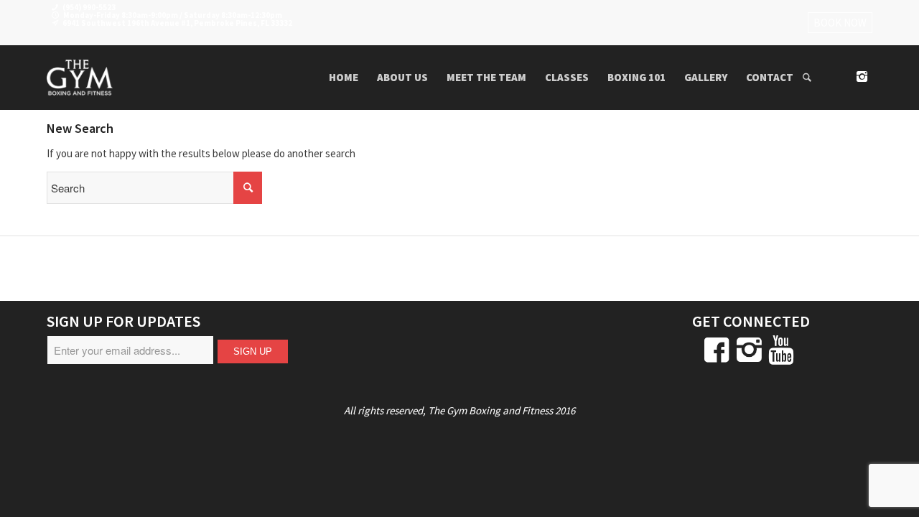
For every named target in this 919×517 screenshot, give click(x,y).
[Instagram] (861, 77)
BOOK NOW (840, 22)
